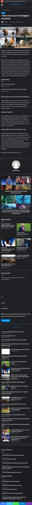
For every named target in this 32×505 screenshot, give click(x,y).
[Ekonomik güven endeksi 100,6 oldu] (6, 351)
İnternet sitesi (4, 308)
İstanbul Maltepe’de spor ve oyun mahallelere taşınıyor (20, 430)
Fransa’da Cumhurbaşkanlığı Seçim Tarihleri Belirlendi (8, 249)
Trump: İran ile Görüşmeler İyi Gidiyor (23, 233)
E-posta (3, 302)
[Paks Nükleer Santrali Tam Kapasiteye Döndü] (8, 259)
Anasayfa (4, 9)
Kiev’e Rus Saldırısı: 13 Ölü (8, 84)
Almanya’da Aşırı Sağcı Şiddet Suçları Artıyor (23, 256)
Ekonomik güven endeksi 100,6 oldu (20, 349)
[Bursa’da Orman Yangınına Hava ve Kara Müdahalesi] (6, 410)
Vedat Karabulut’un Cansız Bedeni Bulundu (13, 414)
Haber (9, 9)
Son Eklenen (16, 327)
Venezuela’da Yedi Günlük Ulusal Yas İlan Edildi (14, 1)
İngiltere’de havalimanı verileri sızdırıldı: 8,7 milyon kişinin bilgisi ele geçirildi (20, 376)
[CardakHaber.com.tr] (16, 4)
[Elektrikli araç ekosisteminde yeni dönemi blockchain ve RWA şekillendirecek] (6, 438)
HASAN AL (16, 170)
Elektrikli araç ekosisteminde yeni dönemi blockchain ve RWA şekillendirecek (20, 438)
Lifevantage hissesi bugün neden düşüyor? (13, 382)
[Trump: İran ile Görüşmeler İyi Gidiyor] (24, 227)
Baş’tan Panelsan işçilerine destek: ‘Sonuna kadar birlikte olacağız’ (8, 225)
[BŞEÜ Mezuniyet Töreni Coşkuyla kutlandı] (24, 242)
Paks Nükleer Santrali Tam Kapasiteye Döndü (8, 264)
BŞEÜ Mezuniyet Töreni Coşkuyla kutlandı (23, 248)
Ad (2, 297)
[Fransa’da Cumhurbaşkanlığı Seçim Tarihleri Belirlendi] (8, 242)
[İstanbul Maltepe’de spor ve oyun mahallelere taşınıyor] (6, 432)
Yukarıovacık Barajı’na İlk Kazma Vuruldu (13, 332)
